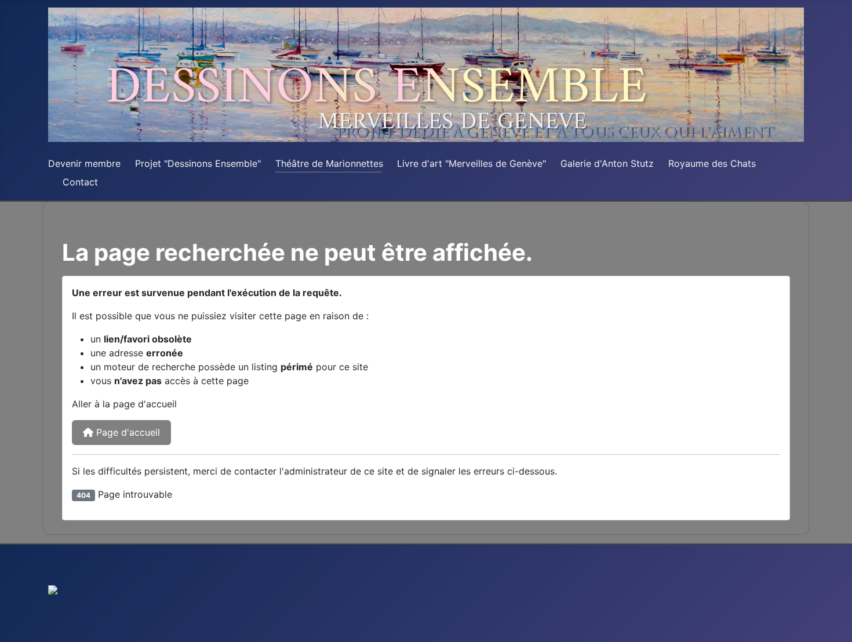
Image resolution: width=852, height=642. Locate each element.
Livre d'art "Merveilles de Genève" (471, 163)
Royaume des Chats (712, 163)
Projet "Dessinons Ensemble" (198, 163)
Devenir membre (84, 163)
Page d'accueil (126, 432)
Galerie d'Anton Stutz (607, 163)
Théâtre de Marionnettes (329, 163)
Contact (80, 182)
